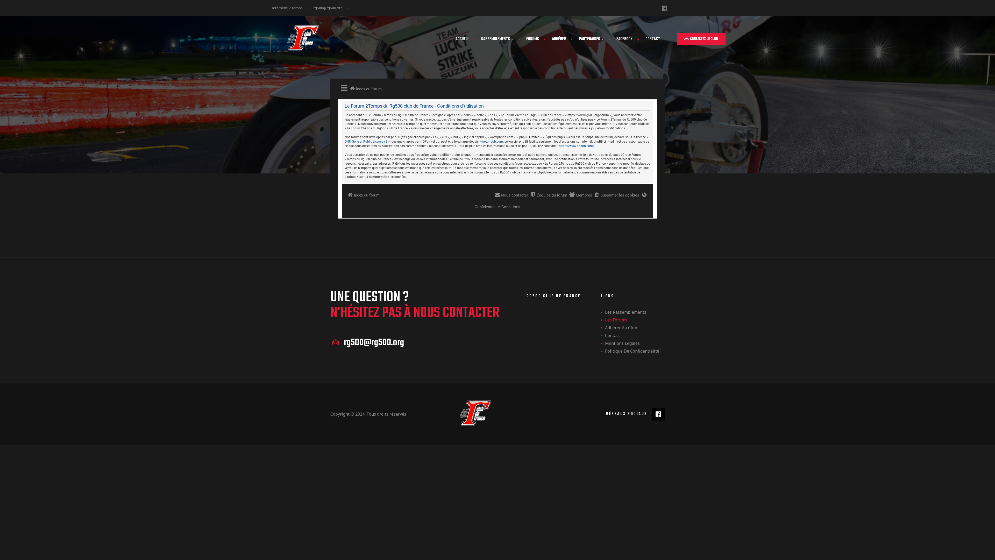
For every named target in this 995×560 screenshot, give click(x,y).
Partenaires (589, 39)
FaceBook (624, 39)
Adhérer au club (621, 328)
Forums (532, 39)
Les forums (616, 320)
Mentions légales (622, 343)
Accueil (462, 39)
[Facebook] (664, 8)
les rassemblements (625, 312)
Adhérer (559, 39)
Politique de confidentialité (632, 351)
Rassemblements (495, 39)
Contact (652, 39)
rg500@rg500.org (328, 7)
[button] (701, 39)
